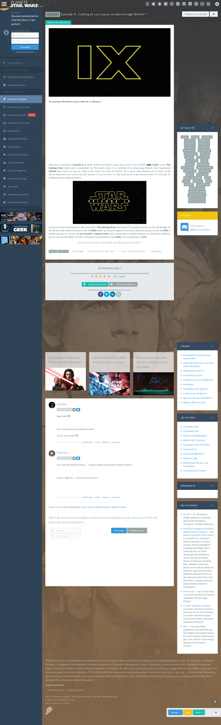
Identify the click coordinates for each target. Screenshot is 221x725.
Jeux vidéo (192, 161)
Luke (202, 668)
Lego (177, 672)
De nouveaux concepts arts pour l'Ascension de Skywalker (152, 362)
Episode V (190, 147)
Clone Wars (209, 672)
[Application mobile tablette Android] (160, 4)
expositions (55, 676)
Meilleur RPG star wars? (194, 402)
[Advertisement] (109, 130)
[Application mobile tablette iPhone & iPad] (153, 4)
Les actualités (62, 507)
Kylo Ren (82, 672)
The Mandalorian (196, 195)
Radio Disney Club (75, 690)
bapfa (114, 507)
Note (198, 712)
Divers (195, 137)
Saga (207, 178)
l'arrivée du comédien (135, 164)
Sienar (196, 612)
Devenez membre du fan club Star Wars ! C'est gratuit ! (24, 20)
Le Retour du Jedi (117, 668)
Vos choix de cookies (82, 696)
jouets (163, 672)
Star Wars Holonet (56, 690)
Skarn (84, 507)
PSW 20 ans (204, 171)
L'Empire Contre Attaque (80, 668)
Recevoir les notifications (58, 22)
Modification (88, 442)
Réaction (106, 442)
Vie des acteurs (197, 201)
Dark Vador (69, 672)
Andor (185, 137)
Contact (97, 696)
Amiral (196, 538)
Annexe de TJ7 (190, 449)
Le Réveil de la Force (83, 664)
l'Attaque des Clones (135, 664)
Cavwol (205, 591)
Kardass (62, 404)
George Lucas (150, 660)
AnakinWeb (89, 660)
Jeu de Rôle (203, 157)
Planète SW (189, 171)
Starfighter (203, 184)
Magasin (190, 164)
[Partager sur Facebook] (100, 294)
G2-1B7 (186, 514)
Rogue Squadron (192, 178)
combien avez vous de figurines (198, 379)
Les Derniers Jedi (68, 680)
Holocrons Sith (190, 458)
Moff (198, 535)
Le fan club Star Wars (15, 70)
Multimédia (187, 167)
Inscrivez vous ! (137, 530)
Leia (209, 668)
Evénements (191, 154)
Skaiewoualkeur (103, 507)
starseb (91, 507)
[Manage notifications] (215, 701)
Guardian (208, 608)
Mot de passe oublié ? (25, 52)
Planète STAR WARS (25, 4)
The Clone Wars (197, 191)
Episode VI (204, 147)
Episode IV (190, 144)
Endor (206, 573)
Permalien (116, 442)
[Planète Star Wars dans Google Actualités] (196, 4)
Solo (208, 181)
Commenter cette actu (125, 284)
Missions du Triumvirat (194, 440)
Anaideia (122, 507)
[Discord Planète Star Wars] (190, 4)
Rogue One (202, 174)
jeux (170, 672)
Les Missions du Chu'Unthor (196, 444)
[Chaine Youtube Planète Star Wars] (184, 4)
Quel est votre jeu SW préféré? (197, 397)
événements (73, 676)
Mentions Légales (62, 696)
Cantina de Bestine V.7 (193, 453)
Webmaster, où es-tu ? (193, 370)
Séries (186, 181)
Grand (193, 535)
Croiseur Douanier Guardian (196, 605)
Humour (189, 157)
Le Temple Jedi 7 (191, 426)
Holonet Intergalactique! (195, 435)
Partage (175, 712)
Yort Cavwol (189, 591)
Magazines (203, 164)
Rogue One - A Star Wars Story (132, 676)
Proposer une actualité (196, 14)
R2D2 (98, 672)
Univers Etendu (197, 198)
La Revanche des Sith (173, 664)
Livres (204, 161)
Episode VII (189, 150)
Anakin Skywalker (189, 668)
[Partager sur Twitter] (106, 294)
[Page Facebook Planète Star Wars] (166, 4)
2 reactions (156, 251)
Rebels (189, 174)
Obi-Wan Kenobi (204, 167)
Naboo (210, 632)
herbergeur (188, 384)
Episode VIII (204, 150)
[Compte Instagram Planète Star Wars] (172, 4)
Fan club (205, 154)
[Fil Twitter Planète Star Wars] (178, 4)
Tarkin (204, 535)
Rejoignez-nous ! (110, 696)
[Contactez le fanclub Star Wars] (202, 4)
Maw (195, 551)
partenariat (13, 209)
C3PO (91, 672)
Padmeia (62, 453)
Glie (185, 626)
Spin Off (189, 184)
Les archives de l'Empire (194, 470)
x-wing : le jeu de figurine (195, 393)
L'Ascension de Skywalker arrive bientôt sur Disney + (109, 362)
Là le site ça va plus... (193, 375)
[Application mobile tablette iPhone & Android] (147, 4)
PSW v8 (48, 696)
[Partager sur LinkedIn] (112, 294)
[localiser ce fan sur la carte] (74, 409)
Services (197, 181)
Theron (126, 171)
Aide (188, 712)
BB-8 (107, 672)
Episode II (190, 140)
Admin (97, 442)
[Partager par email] (118, 294)
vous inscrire (139, 517)
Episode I (207, 137)
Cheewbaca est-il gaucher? (196, 388)
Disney (167, 660)
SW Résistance (197, 188)
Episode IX (204, 144)
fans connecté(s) (200, 227)
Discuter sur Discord (97, 284)
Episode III (204, 140)
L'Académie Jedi (191, 431)
